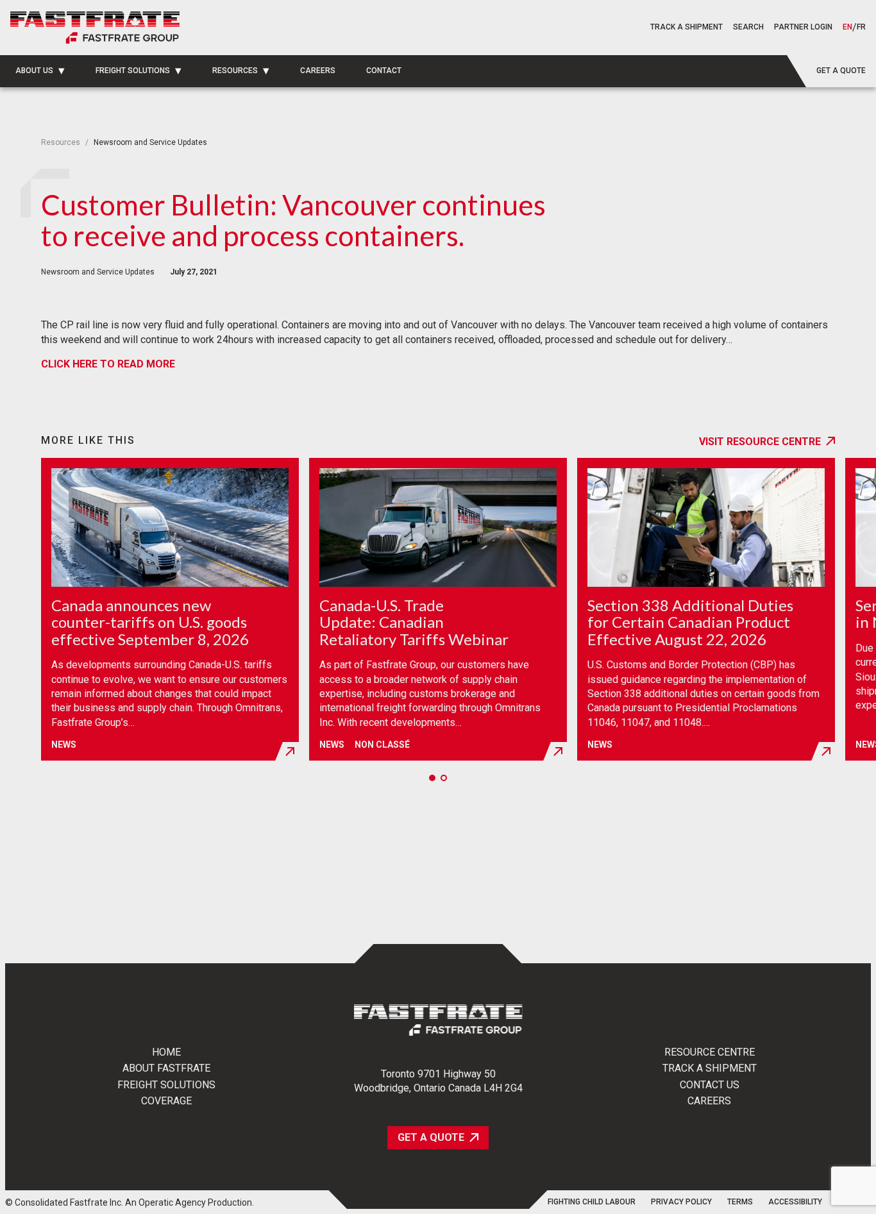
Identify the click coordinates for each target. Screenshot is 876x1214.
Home (166, 1052)
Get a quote (841, 70)
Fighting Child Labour (592, 1202)
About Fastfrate (166, 1068)
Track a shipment (686, 26)
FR (861, 27)
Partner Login (803, 26)
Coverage (166, 1101)
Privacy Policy (681, 1202)
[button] (748, 27)
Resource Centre (709, 1052)
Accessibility (795, 1202)
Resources (60, 142)
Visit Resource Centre (760, 441)
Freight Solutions (166, 1085)
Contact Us (709, 1085)
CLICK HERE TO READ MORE (108, 364)
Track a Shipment (709, 1068)
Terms (740, 1202)
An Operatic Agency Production (188, 1202)
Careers (709, 1101)
